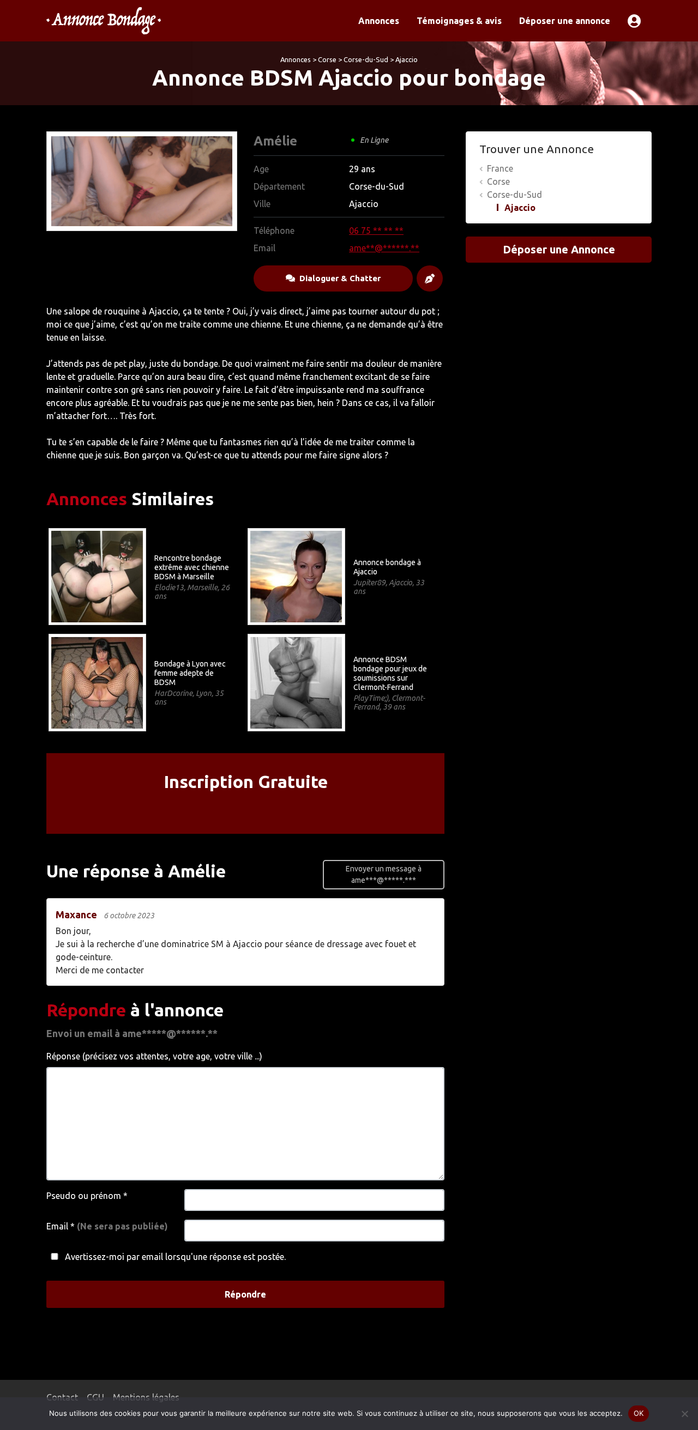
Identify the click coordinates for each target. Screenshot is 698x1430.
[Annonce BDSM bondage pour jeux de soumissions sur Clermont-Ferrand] (295, 682)
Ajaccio (406, 59)
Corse (327, 59)
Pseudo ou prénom (87, 1196)
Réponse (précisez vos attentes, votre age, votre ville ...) (154, 1056)
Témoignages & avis (459, 21)
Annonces (378, 21)
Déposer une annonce (564, 21)
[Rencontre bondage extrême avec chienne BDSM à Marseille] (96, 575)
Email (107, 1226)
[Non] (684, 1413)
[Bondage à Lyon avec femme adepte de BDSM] (96, 682)
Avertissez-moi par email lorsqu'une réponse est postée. (174, 1257)
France (500, 168)
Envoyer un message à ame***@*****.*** (384, 874)
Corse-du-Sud (366, 59)
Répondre (245, 1294)
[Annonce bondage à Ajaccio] (295, 575)
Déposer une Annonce (559, 249)
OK (639, 1413)
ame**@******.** (384, 248)
